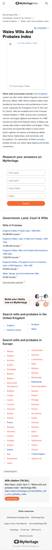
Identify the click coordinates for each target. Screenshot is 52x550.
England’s (43, 93)
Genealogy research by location (17, 17)
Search (26, 203)
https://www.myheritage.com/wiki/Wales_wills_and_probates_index (25, 492)
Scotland (35, 324)
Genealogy (14, 529)
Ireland (10, 449)
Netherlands (36, 381)
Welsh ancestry (38, 139)
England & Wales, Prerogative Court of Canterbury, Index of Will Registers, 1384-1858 (25, 263)
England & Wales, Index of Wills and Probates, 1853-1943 (25, 240)
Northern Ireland (14, 329)
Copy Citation (12, 498)
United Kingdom (10, 21)
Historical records (26, 535)
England (10, 325)
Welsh (26, 100)
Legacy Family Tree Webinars (15, 523)
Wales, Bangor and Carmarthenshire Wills (21, 273)
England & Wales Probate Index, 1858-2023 (21, 230)
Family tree (25, 529)
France (10, 422)
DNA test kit (36, 529)
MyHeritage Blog (37, 517)
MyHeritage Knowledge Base (18, 517)
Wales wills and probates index (35, 21)
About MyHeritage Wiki (38, 523)
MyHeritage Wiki (10, 14)
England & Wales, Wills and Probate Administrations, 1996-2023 (25, 252)
